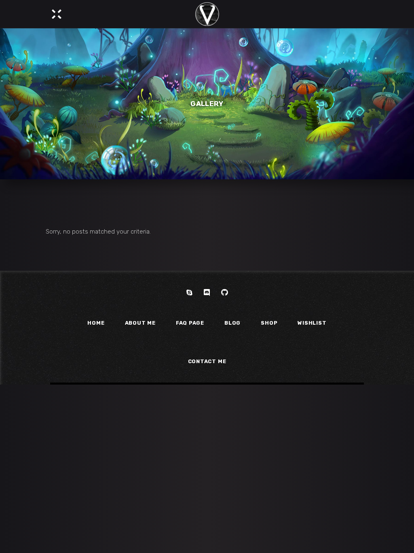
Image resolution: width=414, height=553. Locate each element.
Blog (232, 323)
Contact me (207, 361)
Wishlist (312, 323)
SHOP (269, 323)
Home (95, 323)
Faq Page (190, 323)
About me (140, 323)
